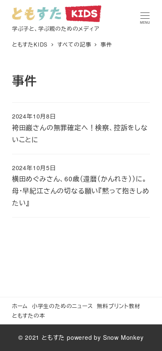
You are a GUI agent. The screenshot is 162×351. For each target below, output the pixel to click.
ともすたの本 (28, 315)
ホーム (20, 306)
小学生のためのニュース (62, 306)
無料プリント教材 (118, 306)
